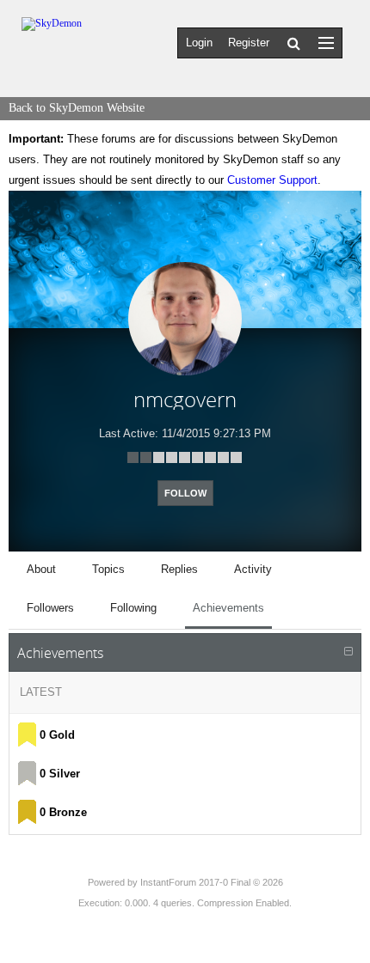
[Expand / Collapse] (348, 652)
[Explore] (326, 42)
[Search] (294, 43)
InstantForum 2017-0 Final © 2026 (211, 882)
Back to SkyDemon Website (77, 107)
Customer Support (272, 180)
